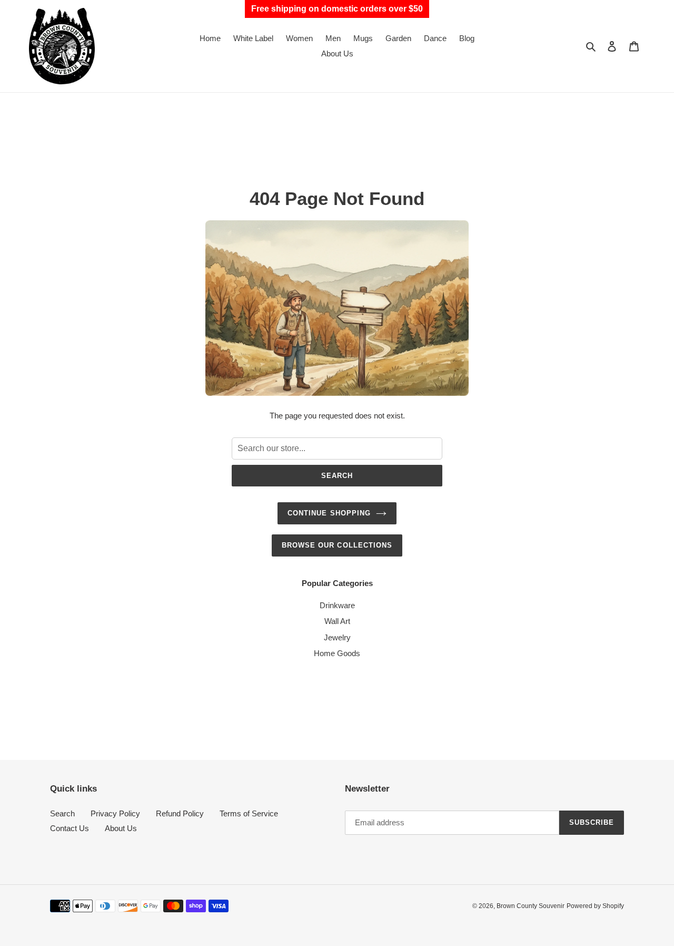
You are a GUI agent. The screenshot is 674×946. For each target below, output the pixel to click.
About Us (121, 828)
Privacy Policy (115, 813)
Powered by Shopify (595, 906)
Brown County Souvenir (530, 906)
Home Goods (337, 653)
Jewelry (337, 637)
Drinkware (337, 605)
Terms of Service (249, 813)
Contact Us (69, 828)
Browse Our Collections (337, 545)
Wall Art (337, 621)
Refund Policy (180, 813)
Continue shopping (329, 513)
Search (337, 476)
